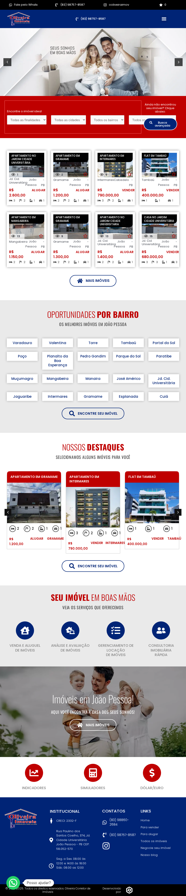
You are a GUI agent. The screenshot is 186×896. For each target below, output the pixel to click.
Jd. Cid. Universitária (163, 381)
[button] (164, 19)
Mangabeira (58, 378)
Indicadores (34, 788)
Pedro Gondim (93, 356)
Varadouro (22, 342)
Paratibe (163, 356)
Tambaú (128, 342)
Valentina (57, 342)
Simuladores (93, 788)
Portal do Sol (164, 342)
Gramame (93, 396)
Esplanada (128, 396)
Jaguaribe (22, 396)
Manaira (93, 378)
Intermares (58, 396)
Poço (22, 356)
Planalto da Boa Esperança (57, 360)
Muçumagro (22, 378)
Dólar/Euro (152, 788)
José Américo (128, 378)
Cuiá (164, 396)
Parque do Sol (128, 356)
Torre (93, 342)
